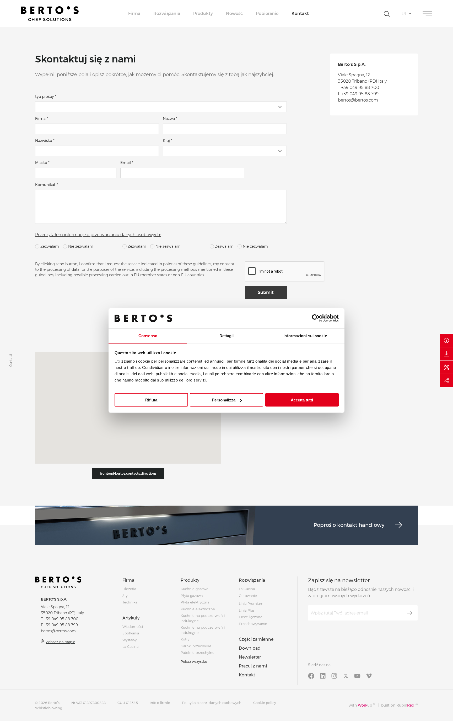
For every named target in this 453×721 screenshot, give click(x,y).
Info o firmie (160, 703)
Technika (129, 602)
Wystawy (129, 640)
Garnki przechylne (196, 646)
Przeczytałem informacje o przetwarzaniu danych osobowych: (98, 234)
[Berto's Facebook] (311, 675)
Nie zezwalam (80, 246)
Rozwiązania (166, 13)
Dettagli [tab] (226, 335)
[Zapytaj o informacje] (446, 340)
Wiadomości (132, 626)
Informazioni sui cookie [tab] (305, 335)
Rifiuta (151, 400)
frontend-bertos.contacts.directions (128, 473)
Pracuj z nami (253, 666)
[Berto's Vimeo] (369, 675)
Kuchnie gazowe (194, 589)
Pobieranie (267, 13)
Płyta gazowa (192, 595)
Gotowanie (248, 595)
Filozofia (129, 589)
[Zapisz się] (410, 613)
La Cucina (130, 646)
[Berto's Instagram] (334, 675)
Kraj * (167, 140)
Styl (125, 595)
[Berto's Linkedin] (323, 675)
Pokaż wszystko (194, 661)
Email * (126, 162)
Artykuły (130, 618)
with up (362, 705)
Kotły (185, 639)
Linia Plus (247, 610)
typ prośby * (45, 96)
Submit (266, 292)
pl (404, 14)
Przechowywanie (253, 624)
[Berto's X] (346, 675)
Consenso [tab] (147, 335)
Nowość (234, 13)
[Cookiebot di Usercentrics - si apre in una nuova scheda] (316, 318)
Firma (134, 13)
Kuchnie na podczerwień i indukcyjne (203, 618)
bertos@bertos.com (358, 100)
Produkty (203, 13)
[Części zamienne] (446, 367)
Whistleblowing (48, 708)
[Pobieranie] (446, 353)
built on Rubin (399, 705)
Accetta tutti (302, 400)
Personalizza (223, 400)
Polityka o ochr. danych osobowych (211, 703)
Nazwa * (170, 118)
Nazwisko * (45, 140)
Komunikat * (46, 184)
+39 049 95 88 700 (360, 87)
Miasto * (42, 162)
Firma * (41, 118)
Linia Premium (251, 603)
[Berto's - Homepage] (50, 13)
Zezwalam (49, 246)
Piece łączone (250, 617)
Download (250, 648)
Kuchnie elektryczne (198, 609)
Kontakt (300, 13)
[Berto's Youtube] (357, 675)
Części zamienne (256, 639)
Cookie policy (264, 703)
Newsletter (250, 657)
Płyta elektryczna (195, 602)
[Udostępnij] (446, 380)
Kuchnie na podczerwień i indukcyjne (203, 630)
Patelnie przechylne (197, 652)
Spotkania (130, 633)
